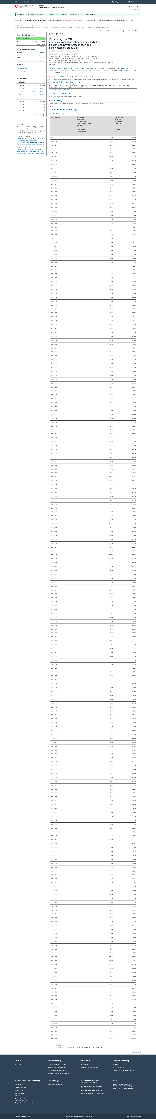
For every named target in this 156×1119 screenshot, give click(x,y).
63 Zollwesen (53, 26)
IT (133, 2)
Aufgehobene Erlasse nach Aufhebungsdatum (23, 1099)
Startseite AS (117, 1064)
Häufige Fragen (114, 2)
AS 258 (53, 89)
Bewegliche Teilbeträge (65, 109)
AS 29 (99, 103)
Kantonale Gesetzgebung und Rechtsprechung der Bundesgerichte (124, 1085)
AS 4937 (126, 70)
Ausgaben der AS (118, 1067)
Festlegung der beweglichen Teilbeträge (73, 76)
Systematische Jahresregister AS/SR (124, 1070)
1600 (61, 89)
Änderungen (41, 55)
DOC (43, 82)
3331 (74, 68)
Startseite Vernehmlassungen (57, 1064)
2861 (61, 68)
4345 (67, 89)
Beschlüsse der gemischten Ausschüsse (93, 1093)
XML (38, 82)
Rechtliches (129, 1117)
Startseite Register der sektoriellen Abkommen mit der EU (91, 1087)
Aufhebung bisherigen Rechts (68, 82)
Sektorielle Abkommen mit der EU (91, 1090)
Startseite (17, 26)
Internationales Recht (21, 1093)
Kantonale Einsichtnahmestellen (123, 1088)
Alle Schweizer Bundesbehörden (25, 2)
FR (131, 2)
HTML (34, 82)
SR (124, 68)
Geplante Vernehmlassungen (57, 1067)
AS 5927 (90, 68)
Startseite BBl (85, 1064)
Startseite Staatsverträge (55, 1084)
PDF (41, 82)
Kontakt (122, 2)
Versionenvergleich (21, 72)
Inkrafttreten (61, 93)
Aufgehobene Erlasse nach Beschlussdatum (28, 1103)
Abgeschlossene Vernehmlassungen (59, 1073)
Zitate (43, 57)
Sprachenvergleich (21, 68)
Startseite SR (19, 1084)
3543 (67, 68)
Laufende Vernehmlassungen (57, 1070)
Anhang (57, 100)
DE (129, 2)
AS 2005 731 (41, 47)
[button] (29, 20)
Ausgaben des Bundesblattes (90, 1067)
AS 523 (53, 68)
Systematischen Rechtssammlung (62, 14)
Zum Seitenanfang (135, 1053)
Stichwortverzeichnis (21, 1087)
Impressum (137, 1117)
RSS (29, 1117)
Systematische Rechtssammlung (31, 26)
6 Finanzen (45, 26)
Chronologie (41, 52)
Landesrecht (19, 1090)
